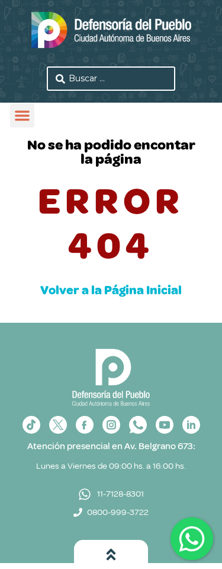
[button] (22, 116)
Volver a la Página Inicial (111, 290)
